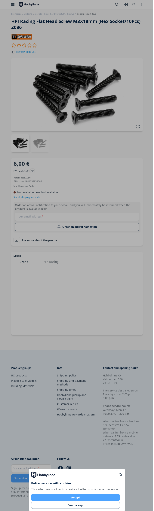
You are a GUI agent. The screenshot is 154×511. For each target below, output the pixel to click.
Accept (75, 497)
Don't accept (75, 505)
